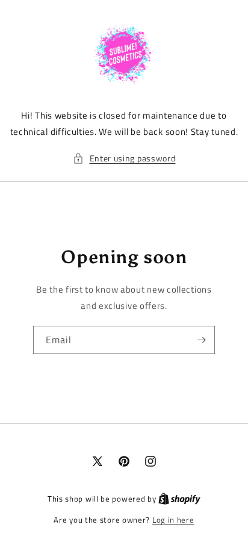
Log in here (173, 520)
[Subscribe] (201, 340)
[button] (124, 158)
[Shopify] (179, 499)
